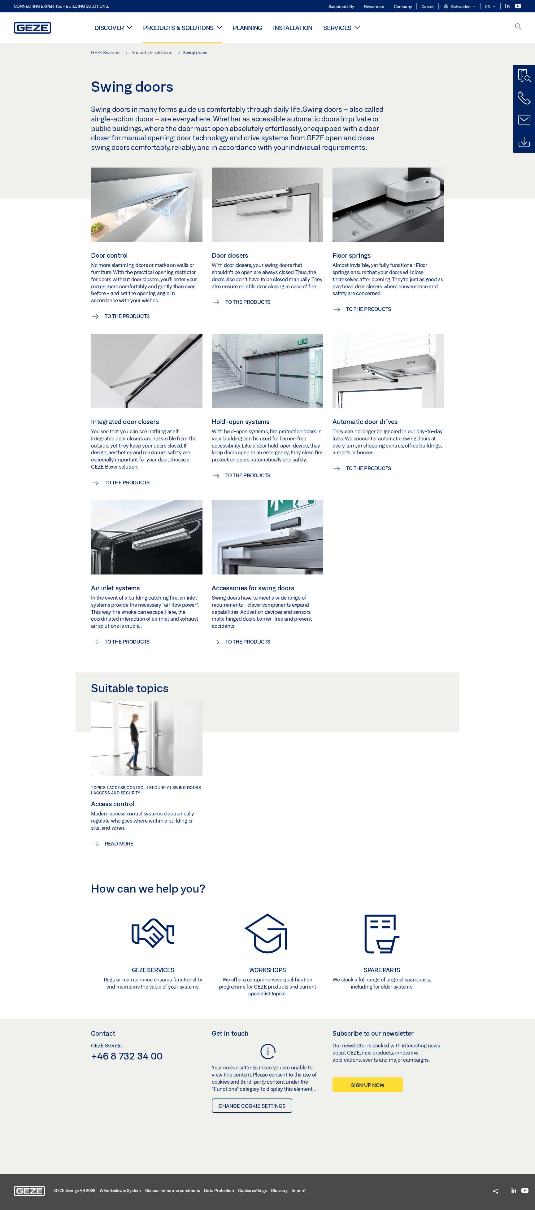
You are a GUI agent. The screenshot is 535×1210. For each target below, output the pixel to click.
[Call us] (524, 98)
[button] (459, 6)
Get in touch (230, 1033)
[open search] (518, 27)
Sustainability (341, 6)
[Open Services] (357, 27)
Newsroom (374, 6)
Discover (109, 27)
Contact (103, 1033)
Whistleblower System (120, 1190)
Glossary (279, 1190)
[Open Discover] (129, 27)
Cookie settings (252, 1190)
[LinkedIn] (508, 6)
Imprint (298, 1190)
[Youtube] (518, 6)
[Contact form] (524, 120)
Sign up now (367, 1085)
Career (427, 6)
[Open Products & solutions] (219, 27)
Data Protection (219, 1190)
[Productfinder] (524, 76)
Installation (292, 27)
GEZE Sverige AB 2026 (74, 1190)
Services (337, 27)
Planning (247, 27)
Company (403, 6)
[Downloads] (524, 142)
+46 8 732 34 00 (126, 1055)
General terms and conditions (172, 1190)
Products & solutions (178, 27)
